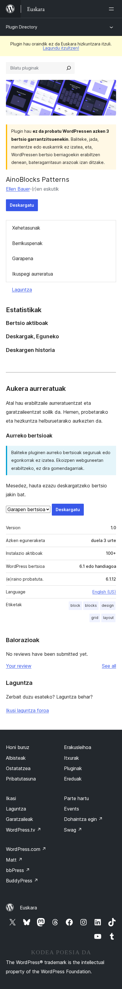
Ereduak (73, 779)
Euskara (28, 908)
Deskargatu (22, 205)
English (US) (104, 591)
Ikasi (11, 798)
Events (71, 809)
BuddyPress (22, 881)
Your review (18, 666)
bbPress (18, 870)
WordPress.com (26, 849)
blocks (91, 605)
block (75, 605)
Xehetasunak (26, 228)
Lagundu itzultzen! (61, 47)
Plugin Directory (21, 26)
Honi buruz (17, 747)
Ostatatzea (18, 768)
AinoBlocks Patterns (37, 179)
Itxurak (71, 758)
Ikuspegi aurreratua (32, 274)
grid (94, 617)
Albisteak (16, 758)
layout (108, 617)
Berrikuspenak (27, 243)
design (108, 605)
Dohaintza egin (83, 819)
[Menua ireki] (112, 9)
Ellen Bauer (18, 189)
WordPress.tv (23, 830)
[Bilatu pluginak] (69, 68)
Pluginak (73, 768)
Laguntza (22, 290)
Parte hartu (76, 798)
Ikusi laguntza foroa (27, 710)
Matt (14, 860)
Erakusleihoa (77, 747)
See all (109, 666)
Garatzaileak (19, 819)
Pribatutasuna (21, 779)
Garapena (22, 258)
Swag (73, 830)
